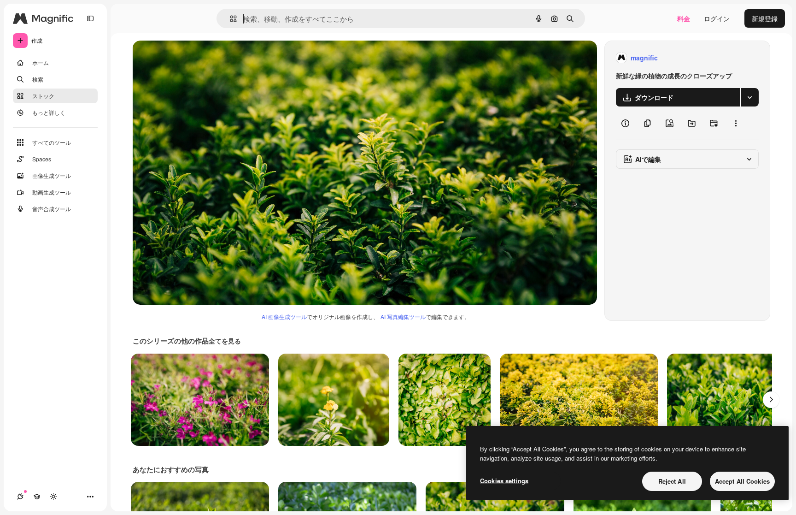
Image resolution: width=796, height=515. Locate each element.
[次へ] (771, 400)
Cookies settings (504, 480)
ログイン (717, 18)
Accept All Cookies (742, 481)
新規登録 (765, 18)
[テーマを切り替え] (53, 496)
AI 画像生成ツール (284, 316)
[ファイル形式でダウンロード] (749, 97)
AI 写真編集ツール (403, 316)
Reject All (672, 481)
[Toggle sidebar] (90, 18)
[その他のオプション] (735, 123)
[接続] (20, 496)
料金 (683, 18)
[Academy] (36, 496)
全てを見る (225, 340)
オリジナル (196, 58)
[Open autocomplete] (229, 18)
